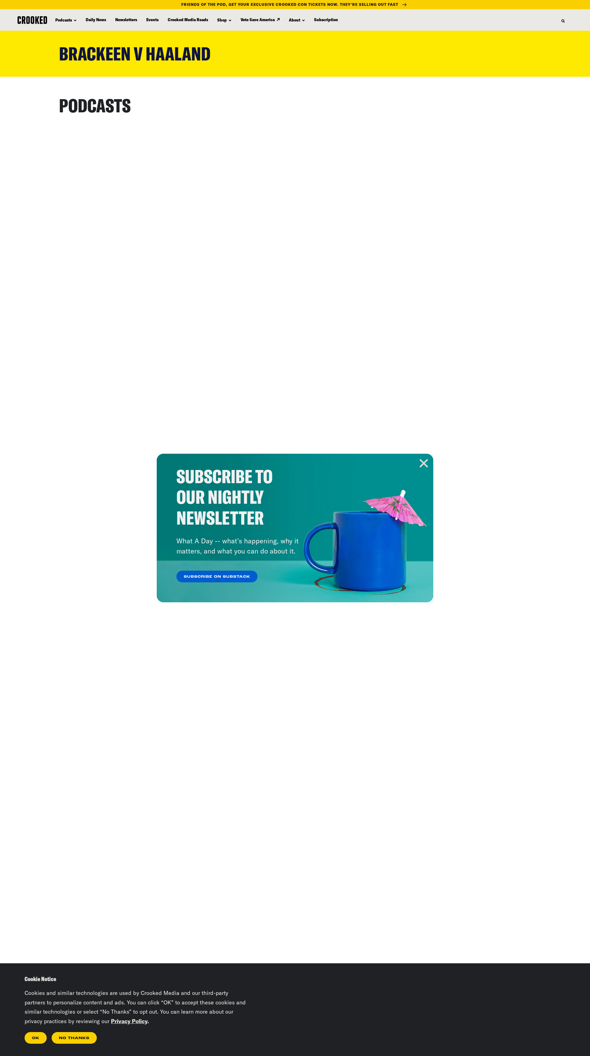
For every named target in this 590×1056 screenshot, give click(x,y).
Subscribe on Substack (217, 577)
